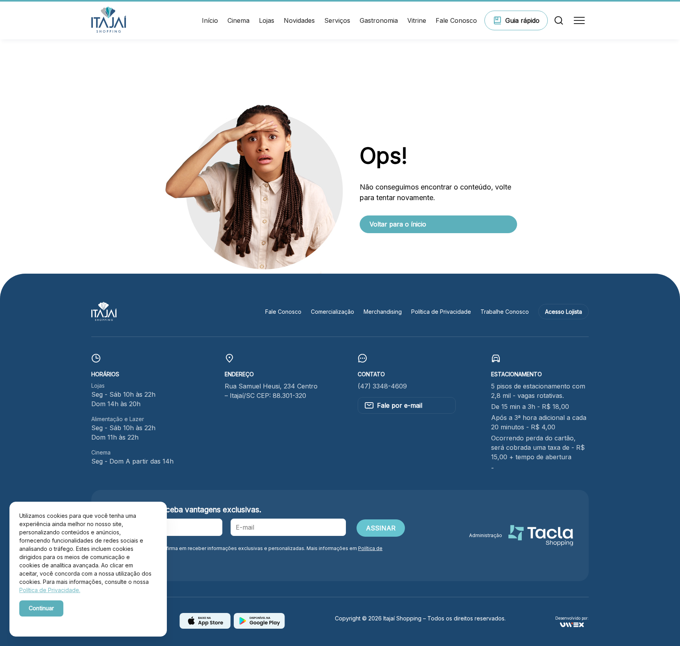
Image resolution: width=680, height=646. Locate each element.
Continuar (41, 608)
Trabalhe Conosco (504, 311)
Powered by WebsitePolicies (52, 622)
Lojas (266, 20)
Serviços (337, 20)
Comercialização (332, 311)
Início (210, 20)
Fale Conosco (456, 20)
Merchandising (383, 311)
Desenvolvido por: (572, 618)
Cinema (238, 20)
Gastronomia (379, 20)
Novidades (299, 20)
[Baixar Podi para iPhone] (205, 626)
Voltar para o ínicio (398, 224)
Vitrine (416, 20)
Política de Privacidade (441, 311)
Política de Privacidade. (49, 590)
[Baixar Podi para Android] (259, 626)
